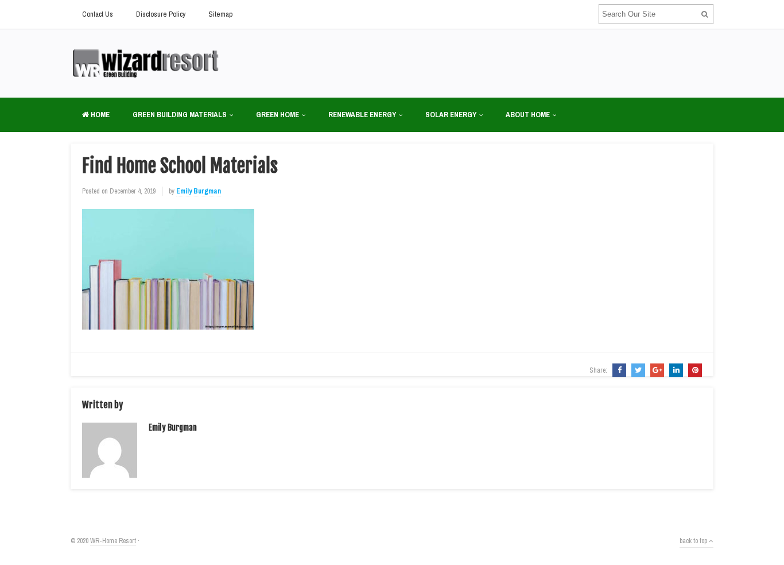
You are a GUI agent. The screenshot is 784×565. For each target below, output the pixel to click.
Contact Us (97, 14)
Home (99, 114)
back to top (694, 540)
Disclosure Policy (160, 14)
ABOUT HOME (528, 114)
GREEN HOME (277, 114)
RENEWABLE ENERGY (362, 114)
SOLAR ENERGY (450, 114)
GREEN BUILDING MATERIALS (180, 114)
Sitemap (220, 14)
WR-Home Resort (113, 540)
